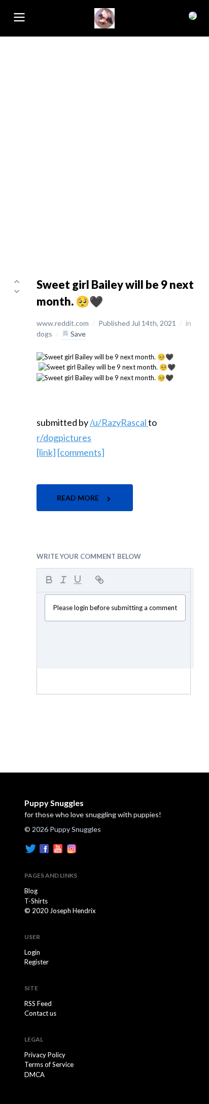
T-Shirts (36, 901)
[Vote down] (16, 291)
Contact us (40, 1013)
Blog (31, 891)
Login (32, 952)
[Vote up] (16, 281)
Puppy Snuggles (54, 803)
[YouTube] (58, 848)
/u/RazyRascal (119, 422)
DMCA (34, 1074)
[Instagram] (71, 848)
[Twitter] (30, 848)
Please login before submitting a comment (115, 608)
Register (36, 962)
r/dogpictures (64, 437)
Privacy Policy (44, 1055)
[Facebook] (44, 848)
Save (77, 333)
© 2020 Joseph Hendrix (60, 911)
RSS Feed (38, 1003)
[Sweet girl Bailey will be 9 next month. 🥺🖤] (105, 356)
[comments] (80, 452)
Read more (78, 497)
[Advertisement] (104, 146)
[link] (46, 452)
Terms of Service (49, 1064)
